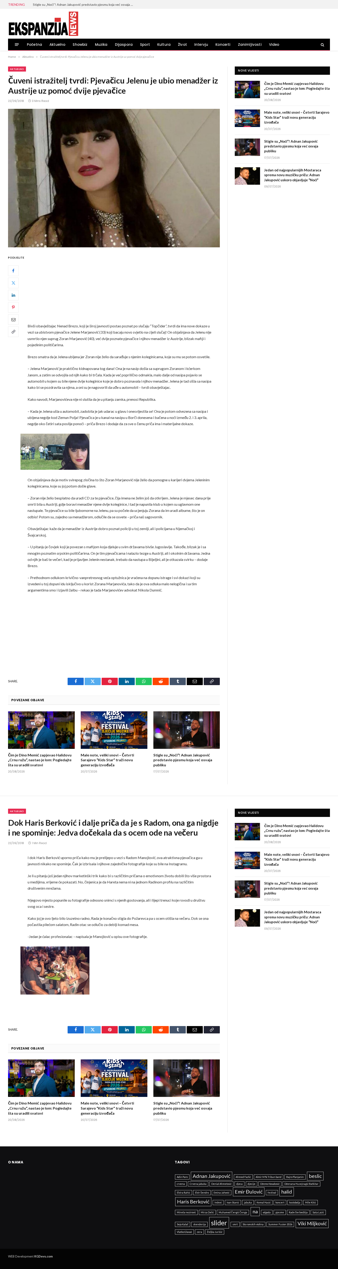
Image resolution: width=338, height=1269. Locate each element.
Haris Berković (193, 1201)
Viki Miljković (312, 1223)
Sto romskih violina (253, 1224)
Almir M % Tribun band (268, 1176)
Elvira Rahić (183, 1192)
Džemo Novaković (270, 1183)
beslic (315, 1176)
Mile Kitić (310, 1202)
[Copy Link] (13, 331)
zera (199, 1231)
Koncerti (222, 44)
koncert (279, 1202)
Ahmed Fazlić (243, 1176)
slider (219, 1223)
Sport (145, 44)
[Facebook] (13, 270)
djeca (239, 1183)
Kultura (164, 44)
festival (272, 1192)
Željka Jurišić (214, 1231)
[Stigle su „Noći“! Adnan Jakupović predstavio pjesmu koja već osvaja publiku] (186, 730)
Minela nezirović (186, 1212)
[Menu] (17, 44)
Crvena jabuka (198, 1183)
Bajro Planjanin (295, 1176)
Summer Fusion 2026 (280, 1224)
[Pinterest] (13, 307)
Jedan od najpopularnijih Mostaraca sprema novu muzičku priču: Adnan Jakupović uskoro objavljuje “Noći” (292, 175)
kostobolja (294, 1202)
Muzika (101, 44)
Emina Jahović (221, 1192)
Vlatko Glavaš (184, 1231)
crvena (181, 1183)
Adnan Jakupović (211, 1176)
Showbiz (80, 44)
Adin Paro (182, 1176)
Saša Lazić (318, 1212)
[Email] (13, 319)
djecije (251, 1183)
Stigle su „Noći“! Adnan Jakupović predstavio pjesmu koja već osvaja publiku (84, 4)
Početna (34, 44)
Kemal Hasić (264, 1202)
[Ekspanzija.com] (43, 24)
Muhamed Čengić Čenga (233, 1212)
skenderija (199, 1224)
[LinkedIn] (13, 295)
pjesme (279, 1212)
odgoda (267, 1212)
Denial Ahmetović (221, 1183)
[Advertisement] (125, 289)
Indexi (218, 1202)
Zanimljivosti (250, 44)
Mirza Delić (207, 1212)
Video (274, 44)
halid (286, 1191)
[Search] (322, 44)
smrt (235, 1224)
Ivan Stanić (233, 1202)
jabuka (248, 1202)
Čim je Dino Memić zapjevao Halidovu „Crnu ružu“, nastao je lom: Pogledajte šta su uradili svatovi (40, 760)
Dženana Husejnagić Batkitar (301, 1183)
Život (182, 44)
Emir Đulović (249, 1191)
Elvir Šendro (202, 1192)
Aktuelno (57, 44)
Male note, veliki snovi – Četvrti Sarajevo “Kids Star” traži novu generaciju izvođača (107, 760)
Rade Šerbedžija (298, 1212)
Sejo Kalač (182, 1224)
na (255, 1211)
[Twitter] (13, 283)
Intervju (201, 44)
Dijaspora (124, 44)
